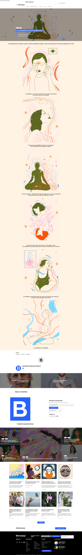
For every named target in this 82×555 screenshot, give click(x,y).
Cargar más (41, 522)
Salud (27, 6)
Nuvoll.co (45, 554)
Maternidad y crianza (34, 6)
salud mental (23, 354)
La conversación (28, 549)
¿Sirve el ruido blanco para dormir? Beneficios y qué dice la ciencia (37, 458)
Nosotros (27, 550)
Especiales (49, 6)
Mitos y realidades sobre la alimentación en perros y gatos (8, 458)
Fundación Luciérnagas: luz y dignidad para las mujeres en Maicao (15, 511)
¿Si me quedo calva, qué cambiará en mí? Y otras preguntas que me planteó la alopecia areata (72, 440)
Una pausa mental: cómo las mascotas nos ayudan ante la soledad (64, 511)
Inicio (27, 541)
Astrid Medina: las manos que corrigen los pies (71, 458)
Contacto (35, 546)
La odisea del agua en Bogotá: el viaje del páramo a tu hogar (62, 542)
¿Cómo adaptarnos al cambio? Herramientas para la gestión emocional (31, 511)
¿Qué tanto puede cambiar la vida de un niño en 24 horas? (62, 547)
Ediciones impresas (36, 545)
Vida (45, 6)
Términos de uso (36, 547)
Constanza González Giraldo (23, 34)
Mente (41, 6)
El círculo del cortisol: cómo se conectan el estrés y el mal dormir (9, 441)
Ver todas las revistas (60, 528)
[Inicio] (21, 5)
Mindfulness (28, 354)
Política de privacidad (37, 548)
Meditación (17, 354)
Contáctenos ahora (46, 550)
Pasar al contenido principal (5, 0)
